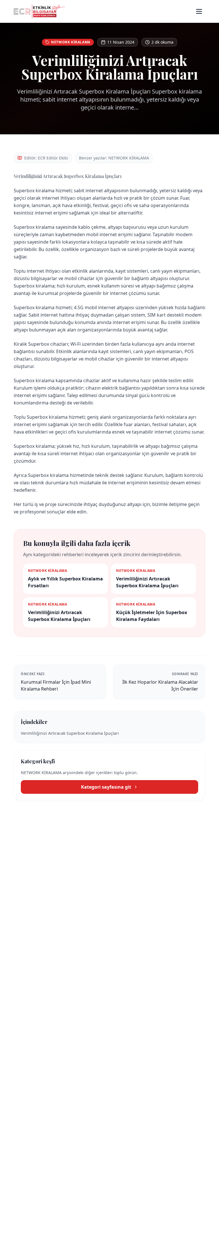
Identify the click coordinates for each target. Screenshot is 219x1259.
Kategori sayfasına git (106, 787)
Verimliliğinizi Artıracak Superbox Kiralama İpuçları (70, 733)
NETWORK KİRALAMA (70, 42)
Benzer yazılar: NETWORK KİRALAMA (114, 158)
